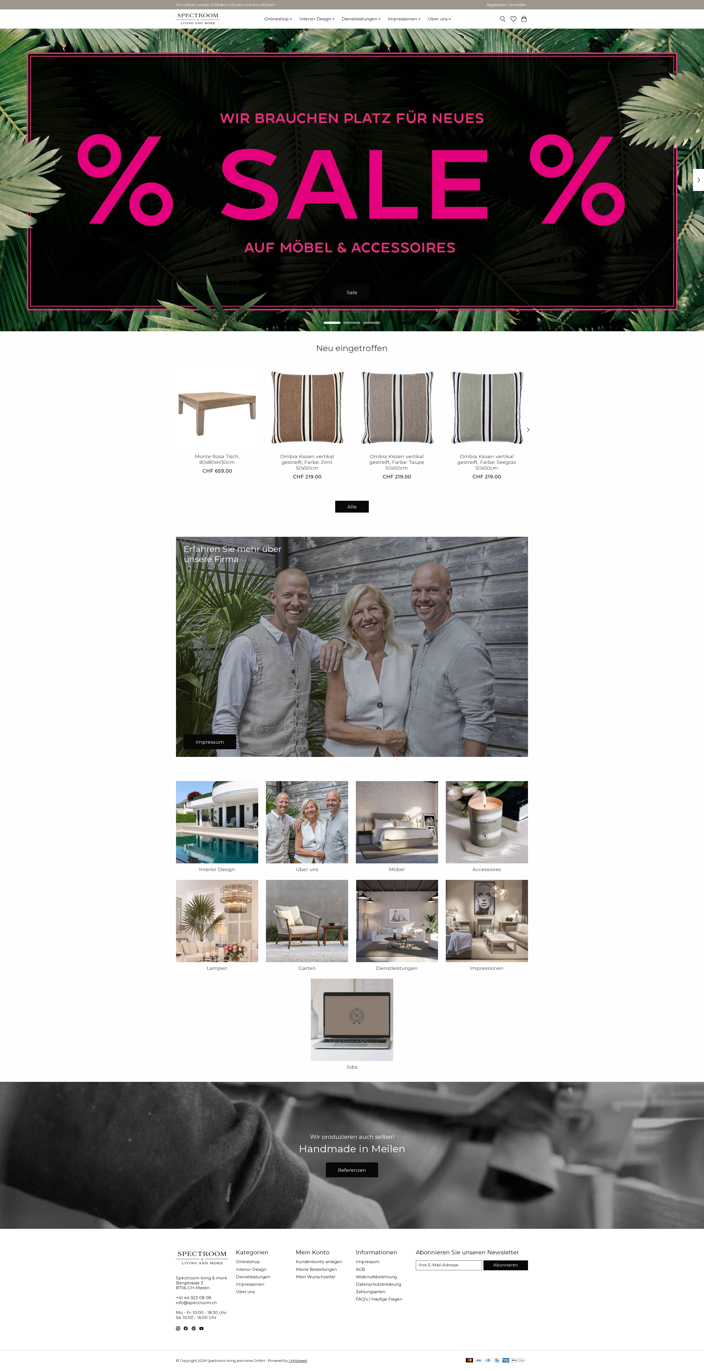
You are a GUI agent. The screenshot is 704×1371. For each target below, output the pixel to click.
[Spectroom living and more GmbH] (198, 18)
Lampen (217, 968)
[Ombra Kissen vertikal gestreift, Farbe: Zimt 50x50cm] (307, 407)
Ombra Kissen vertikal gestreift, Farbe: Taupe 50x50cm (396, 462)
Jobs (352, 1067)
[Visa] (478, 1360)
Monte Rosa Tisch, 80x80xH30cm (217, 459)
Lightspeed (298, 1361)
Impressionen (487, 968)
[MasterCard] (469, 1360)
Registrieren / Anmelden (506, 5)
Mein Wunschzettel (315, 1276)
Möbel (397, 869)
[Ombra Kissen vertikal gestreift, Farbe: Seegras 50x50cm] (487, 407)
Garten (307, 968)
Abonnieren (505, 1265)
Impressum (368, 1261)
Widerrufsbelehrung (376, 1276)
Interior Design (217, 869)
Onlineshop (248, 1261)
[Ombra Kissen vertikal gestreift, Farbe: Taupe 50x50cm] (397, 407)
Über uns (307, 869)
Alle (352, 507)
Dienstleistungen (397, 968)
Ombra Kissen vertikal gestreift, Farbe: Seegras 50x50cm (486, 462)
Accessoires (486, 869)
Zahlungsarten (370, 1291)
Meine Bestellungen (316, 1269)
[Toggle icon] (503, 19)
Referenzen (352, 1170)
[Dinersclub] (487, 1360)
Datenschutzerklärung (378, 1284)
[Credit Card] (496, 1360)
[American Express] (506, 1360)
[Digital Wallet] (518, 1360)
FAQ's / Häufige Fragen (379, 1299)
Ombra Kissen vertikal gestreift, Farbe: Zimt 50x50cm (307, 462)
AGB (360, 1269)
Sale (352, 292)
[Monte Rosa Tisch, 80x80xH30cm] (217, 407)
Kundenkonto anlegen (319, 1261)
